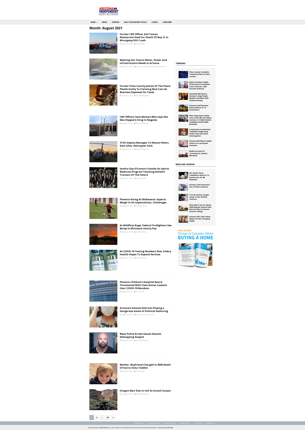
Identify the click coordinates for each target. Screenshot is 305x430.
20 (108, 417)
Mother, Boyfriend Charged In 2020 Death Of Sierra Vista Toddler (145, 366)
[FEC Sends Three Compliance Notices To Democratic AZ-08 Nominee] (183, 175)
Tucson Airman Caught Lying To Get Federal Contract (199, 197)
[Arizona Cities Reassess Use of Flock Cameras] (183, 187)
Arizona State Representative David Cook (151, 66)
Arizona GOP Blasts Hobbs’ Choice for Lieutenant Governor (200, 143)
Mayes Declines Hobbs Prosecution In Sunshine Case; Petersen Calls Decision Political (199, 85)
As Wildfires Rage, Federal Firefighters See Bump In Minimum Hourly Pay (146, 227)
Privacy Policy (170, 423)
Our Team (198, 423)
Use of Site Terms (154, 423)
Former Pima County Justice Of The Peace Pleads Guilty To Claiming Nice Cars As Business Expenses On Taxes (145, 89)
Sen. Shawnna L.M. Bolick (145, 314)
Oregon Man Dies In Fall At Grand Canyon (145, 390)
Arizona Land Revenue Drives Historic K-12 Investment (198, 107)
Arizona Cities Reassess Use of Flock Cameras (199, 186)
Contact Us (210, 423)
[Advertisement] (196, 42)
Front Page (139, 423)
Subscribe (167, 22)
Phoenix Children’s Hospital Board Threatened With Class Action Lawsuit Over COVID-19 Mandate (143, 285)
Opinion (115, 22)
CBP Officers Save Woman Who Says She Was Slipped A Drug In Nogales (144, 118)
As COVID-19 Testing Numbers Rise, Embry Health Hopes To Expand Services (145, 253)
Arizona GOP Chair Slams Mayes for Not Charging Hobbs (199, 218)
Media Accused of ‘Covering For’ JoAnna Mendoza (198, 153)
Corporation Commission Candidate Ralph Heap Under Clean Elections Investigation (200, 132)
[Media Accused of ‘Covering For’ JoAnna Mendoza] (183, 153)
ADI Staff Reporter (142, 95)
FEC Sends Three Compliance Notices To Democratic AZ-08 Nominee (199, 176)
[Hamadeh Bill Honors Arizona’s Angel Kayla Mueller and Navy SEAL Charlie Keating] (183, 96)
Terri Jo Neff (140, 44)
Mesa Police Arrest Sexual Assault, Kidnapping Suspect (141, 335)
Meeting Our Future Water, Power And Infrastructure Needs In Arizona (143, 61)
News (104, 22)
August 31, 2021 (127, 44)
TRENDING (181, 63)
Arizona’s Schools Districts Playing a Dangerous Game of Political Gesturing (144, 309)
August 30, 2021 (127, 292)
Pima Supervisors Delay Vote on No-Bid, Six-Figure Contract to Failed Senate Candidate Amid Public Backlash (200, 119)
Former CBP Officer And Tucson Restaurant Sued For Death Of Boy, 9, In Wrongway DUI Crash (144, 37)
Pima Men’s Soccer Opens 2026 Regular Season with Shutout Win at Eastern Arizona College (200, 208)
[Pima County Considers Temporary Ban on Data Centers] (183, 74)
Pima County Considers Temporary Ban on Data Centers (199, 74)
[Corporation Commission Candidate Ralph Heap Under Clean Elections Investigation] (183, 132)
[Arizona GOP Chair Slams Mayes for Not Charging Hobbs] (183, 219)
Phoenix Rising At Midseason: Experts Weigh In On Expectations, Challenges (143, 201)
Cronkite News (141, 178)
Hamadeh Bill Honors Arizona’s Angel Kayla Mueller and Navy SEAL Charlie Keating (199, 97)
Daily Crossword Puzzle (135, 22)
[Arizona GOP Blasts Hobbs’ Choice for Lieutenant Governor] (183, 143)
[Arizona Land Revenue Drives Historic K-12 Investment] (183, 108)
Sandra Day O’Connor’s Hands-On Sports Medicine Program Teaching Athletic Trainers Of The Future (144, 171)
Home (93, 22)
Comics (155, 22)
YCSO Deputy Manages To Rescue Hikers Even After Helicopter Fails (144, 144)
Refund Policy (185, 423)
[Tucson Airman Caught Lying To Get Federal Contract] (183, 197)
